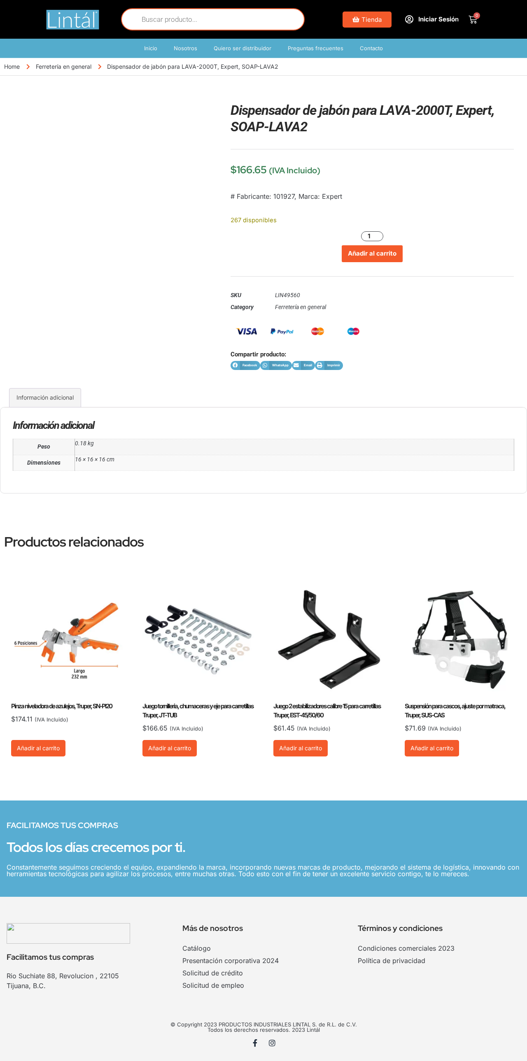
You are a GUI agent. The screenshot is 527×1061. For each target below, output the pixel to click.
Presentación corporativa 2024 (230, 960)
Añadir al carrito (372, 253)
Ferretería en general (63, 66)
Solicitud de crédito (212, 973)
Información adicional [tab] (45, 397)
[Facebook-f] (255, 1042)
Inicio (150, 48)
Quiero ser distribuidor (242, 48)
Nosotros (185, 48)
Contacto (371, 48)
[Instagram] (272, 1042)
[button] (245, 365)
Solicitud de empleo (213, 985)
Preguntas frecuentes (315, 48)
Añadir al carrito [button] (38, 748)
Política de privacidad (391, 960)
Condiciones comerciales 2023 (406, 948)
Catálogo (196, 948)
